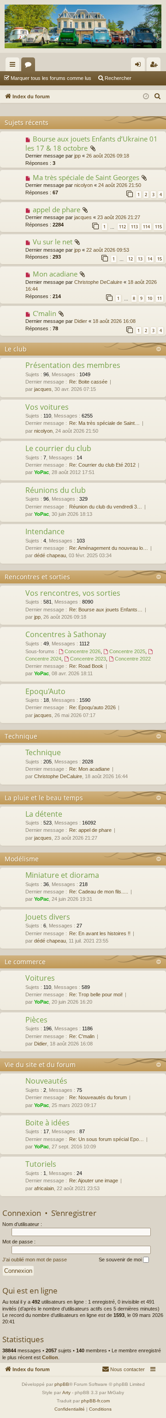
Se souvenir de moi (121, 1259)
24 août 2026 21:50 (119, 185)
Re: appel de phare (90, 830)
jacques (83, 217)
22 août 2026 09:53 (107, 250)
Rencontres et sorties (37, 576)
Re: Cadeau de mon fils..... (98, 891)
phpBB (61, 1384)
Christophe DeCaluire (98, 282)
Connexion (21, 1213)
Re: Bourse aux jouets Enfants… (105, 609)
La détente (43, 814)
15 (159, 259)
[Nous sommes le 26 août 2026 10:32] (146, 96)
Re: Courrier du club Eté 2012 (102, 465)
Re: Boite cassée (88, 381)
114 (146, 227)
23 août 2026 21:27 (118, 217)
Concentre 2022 (133, 658)
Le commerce (25, 961)
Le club (16, 349)
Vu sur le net (52, 241)
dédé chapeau (50, 555)
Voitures (40, 978)
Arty (66, 1392)
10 (150, 298)
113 (134, 227)
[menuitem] (158, 96)
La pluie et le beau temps (44, 797)
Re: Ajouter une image (93, 1180)
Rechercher (118, 78)
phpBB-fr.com (95, 1400)
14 (150, 259)
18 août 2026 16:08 (114, 321)
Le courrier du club (58, 448)
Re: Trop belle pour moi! (96, 994)
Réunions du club (55, 490)
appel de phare (56, 209)
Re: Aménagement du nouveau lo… (108, 548)
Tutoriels (40, 1164)
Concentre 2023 (88, 658)
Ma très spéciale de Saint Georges (86, 177)
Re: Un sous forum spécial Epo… (106, 1139)
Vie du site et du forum (40, 1064)
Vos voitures (47, 407)
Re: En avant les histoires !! (99, 933)
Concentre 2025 (127, 651)
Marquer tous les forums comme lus (51, 78)
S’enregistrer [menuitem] (155, 66)
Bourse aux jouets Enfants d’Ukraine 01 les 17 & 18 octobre (91, 143)
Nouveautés (46, 1081)
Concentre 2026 (83, 651)
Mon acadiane (55, 273)
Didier (80, 321)
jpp (77, 155)
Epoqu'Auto (45, 691)
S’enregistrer (73, 1213)
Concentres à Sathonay (65, 634)
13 (140, 259)
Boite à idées (47, 1123)
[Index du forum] (83, 26)
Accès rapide (14, 66)
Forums (30, 66)
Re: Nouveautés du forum (98, 1097)
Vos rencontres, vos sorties (72, 593)
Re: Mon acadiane (89, 769)
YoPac (41, 472)
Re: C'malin (82, 1036)
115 (158, 227)
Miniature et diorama (62, 875)
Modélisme (22, 858)
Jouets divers (47, 917)
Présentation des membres (72, 365)
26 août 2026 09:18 (107, 155)
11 (159, 298)
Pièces (36, 1020)
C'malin (44, 313)
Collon (50, 1357)
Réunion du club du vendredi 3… (105, 506)
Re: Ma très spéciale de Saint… (104, 423)
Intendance (45, 531)
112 (122, 227)
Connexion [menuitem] (140, 66)
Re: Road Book (86, 666)
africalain (44, 1188)
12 (130, 259)
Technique (21, 736)
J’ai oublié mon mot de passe (34, 1259)
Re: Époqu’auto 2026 (92, 707)
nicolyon (83, 185)
